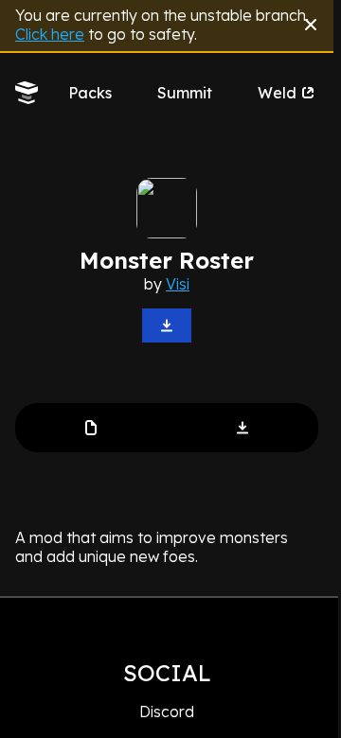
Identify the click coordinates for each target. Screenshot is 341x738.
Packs (90, 92)
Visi (177, 283)
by (166, 283)
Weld (277, 92)
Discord (166, 711)
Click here (49, 34)
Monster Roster (167, 260)
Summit (184, 92)
